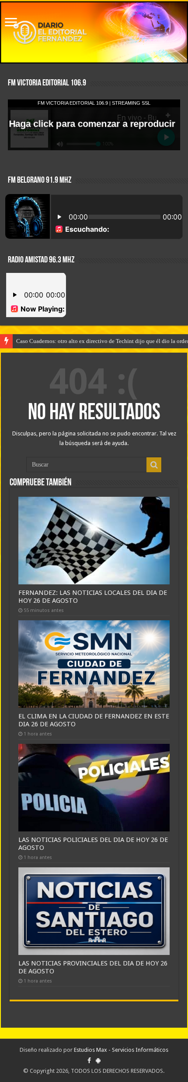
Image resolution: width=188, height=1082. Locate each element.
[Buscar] (153, 464)
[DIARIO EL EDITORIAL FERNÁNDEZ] (94, 32)
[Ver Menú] (11, 23)
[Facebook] (89, 1060)
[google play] (98, 1060)
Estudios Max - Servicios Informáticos (121, 1050)
